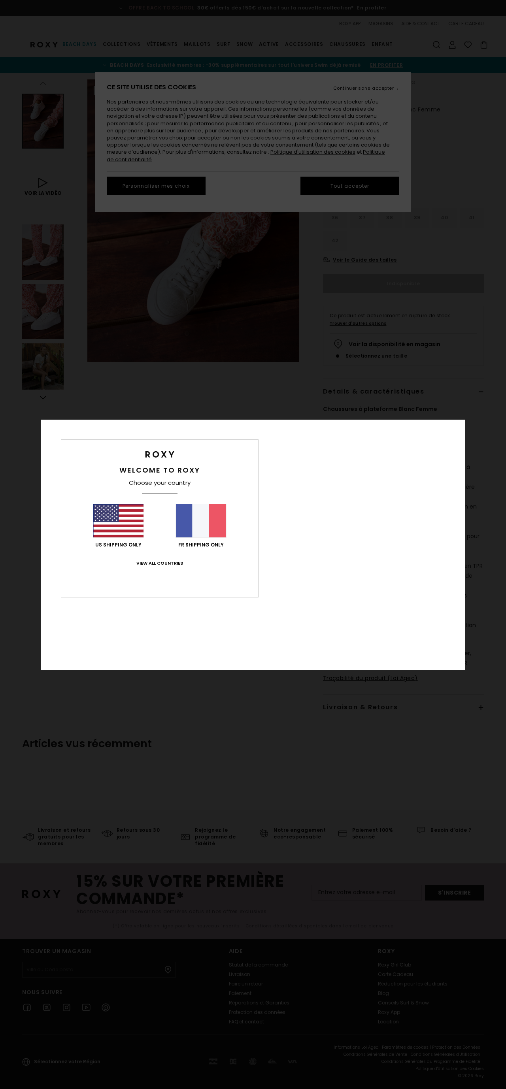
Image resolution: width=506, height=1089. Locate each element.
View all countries (159, 563)
